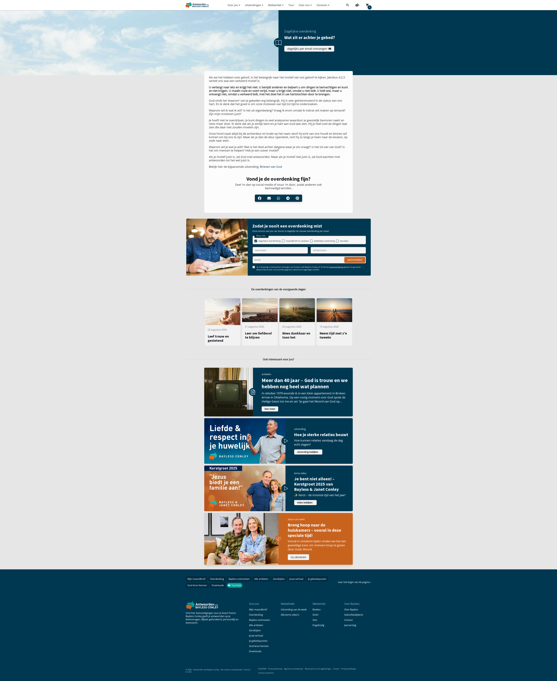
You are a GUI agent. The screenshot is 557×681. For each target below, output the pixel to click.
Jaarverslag (350, 625)
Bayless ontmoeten (239, 579)
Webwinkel (274, 5)
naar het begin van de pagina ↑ (354, 582)
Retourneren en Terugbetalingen (318, 669)
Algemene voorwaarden (293, 669)
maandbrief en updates (297, 241)
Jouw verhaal (296, 579)
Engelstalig (318, 625)
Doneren (322, 5)
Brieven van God (271, 167)
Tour (291, 5)
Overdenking (217, 579)
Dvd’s (316, 614)
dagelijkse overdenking (269, 241)
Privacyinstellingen (348, 669)
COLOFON (262, 669)
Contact (348, 620)
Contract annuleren (266, 673)
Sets (315, 620)
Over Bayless (351, 609)
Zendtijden (279, 579)
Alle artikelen (261, 579)
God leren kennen (197, 585)
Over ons (304, 5)
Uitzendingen (253, 5)
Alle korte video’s (290, 614)
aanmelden (354, 260)
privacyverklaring (336, 267)
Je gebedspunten (317, 579)
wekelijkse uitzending (324, 241)
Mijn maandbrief (196, 579)
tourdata (344, 241)
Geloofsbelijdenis (353, 614)
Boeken (317, 609)
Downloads (218, 585)
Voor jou (233, 5)
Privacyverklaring (275, 669)
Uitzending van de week (294, 609)
